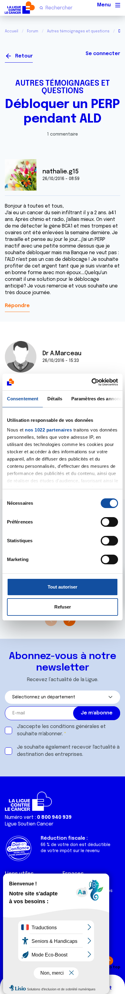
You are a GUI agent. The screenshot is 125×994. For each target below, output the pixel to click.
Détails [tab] (54, 398)
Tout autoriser (62, 586)
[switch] (109, 522)
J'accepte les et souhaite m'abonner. (61, 730)
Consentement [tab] (22, 398)
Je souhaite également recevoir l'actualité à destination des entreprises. (68, 751)
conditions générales (74, 726)
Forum (32, 31)
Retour (24, 56)
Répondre (17, 305)
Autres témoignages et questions (78, 31)
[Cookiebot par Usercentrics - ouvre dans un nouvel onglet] (91, 382)
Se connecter (103, 53)
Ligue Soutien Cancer (29, 824)
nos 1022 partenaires (48, 429)
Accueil (11, 31)
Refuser (62, 606)
